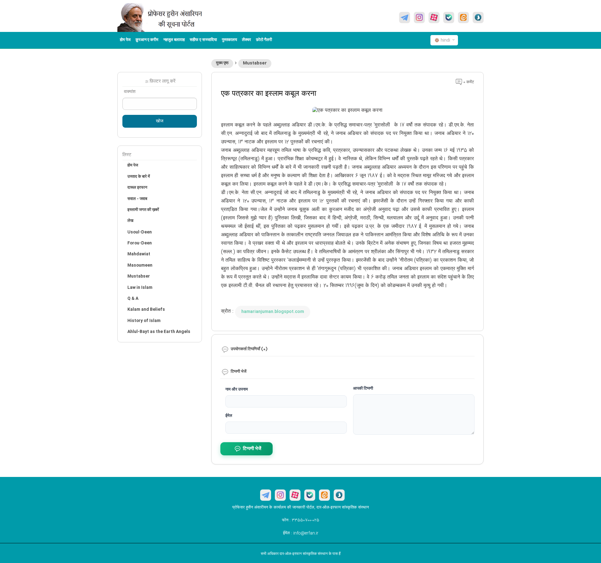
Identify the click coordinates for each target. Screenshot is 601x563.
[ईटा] (463, 17)
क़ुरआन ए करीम (147, 40)
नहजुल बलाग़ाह (174, 40)
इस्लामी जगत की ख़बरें (143, 210)
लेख (130, 221)
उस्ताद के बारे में (138, 176)
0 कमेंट (468, 82)
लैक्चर (246, 40)
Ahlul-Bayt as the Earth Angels (158, 331)
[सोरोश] (478, 17)
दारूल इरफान (137, 187)
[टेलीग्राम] (404, 17)
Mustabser (255, 63)
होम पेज (125, 40)
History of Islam (144, 320)
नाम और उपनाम (236, 389)
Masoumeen (139, 265)
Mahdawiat (138, 254)
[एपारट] (434, 17)
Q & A (132, 298)
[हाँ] (448, 17)
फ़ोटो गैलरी (264, 40)
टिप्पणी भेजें (252, 449)
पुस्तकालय (229, 40)
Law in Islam (139, 287)
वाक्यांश (130, 92)
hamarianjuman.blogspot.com (272, 311)
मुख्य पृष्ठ (222, 63)
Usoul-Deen (139, 232)
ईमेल (228, 415)
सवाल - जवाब (137, 199)
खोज (159, 121)
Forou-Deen (139, 243)
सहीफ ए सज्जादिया (203, 40)
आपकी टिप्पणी (363, 388)
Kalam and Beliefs (146, 309)
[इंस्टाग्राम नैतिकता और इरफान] (419, 17)
